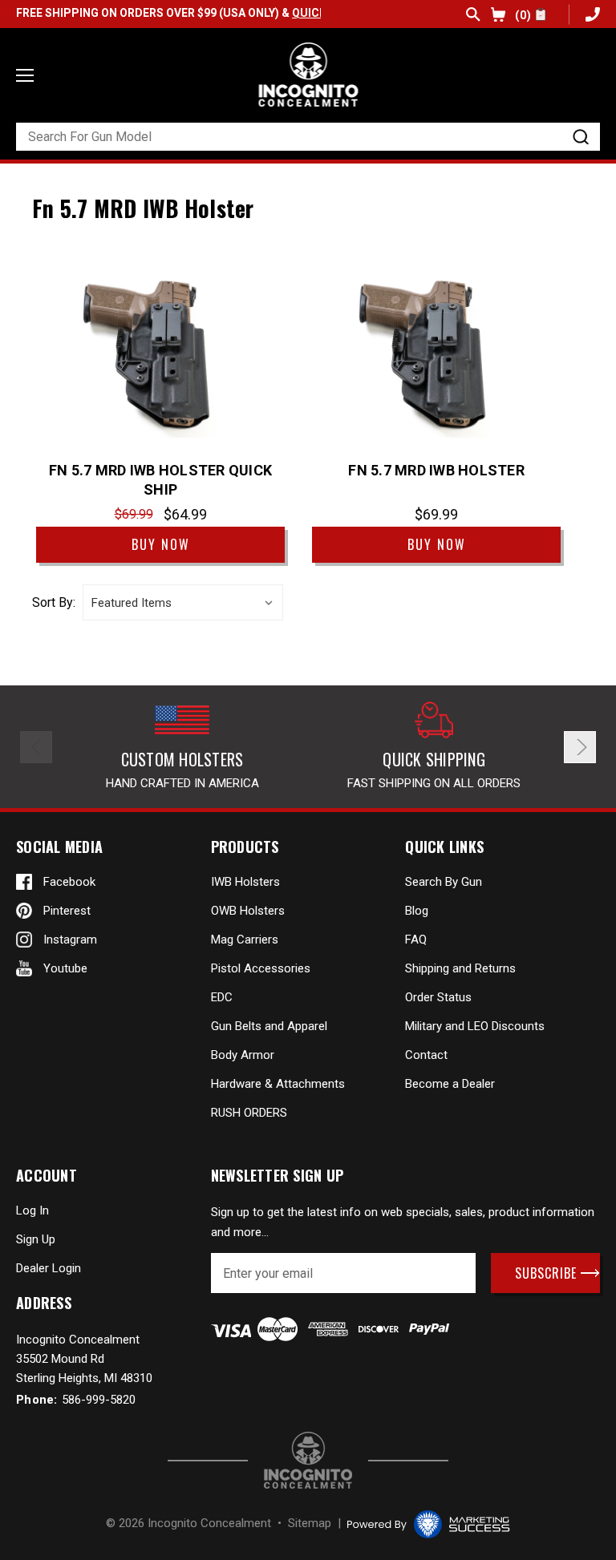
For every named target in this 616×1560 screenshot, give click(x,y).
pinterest (67, 910)
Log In (32, 1210)
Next (580, 747)
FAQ (416, 939)
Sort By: (53, 602)
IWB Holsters (245, 882)
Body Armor (242, 1055)
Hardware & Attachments (278, 1084)
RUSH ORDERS (249, 1112)
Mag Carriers (244, 939)
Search (473, 14)
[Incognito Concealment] (308, 1460)
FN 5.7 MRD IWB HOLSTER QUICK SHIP (160, 480)
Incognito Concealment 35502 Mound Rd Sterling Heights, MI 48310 (84, 1358)
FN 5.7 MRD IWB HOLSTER (436, 470)
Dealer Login (48, 1268)
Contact (426, 1055)
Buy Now (161, 544)
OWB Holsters (248, 910)
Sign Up (35, 1239)
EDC (222, 997)
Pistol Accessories (260, 968)
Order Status (438, 997)
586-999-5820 (591, 14)
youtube (65, 968)
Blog (416, 910)
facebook (69, 882)
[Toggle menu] (25, 75)
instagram (70, 939)
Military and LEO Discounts (475, 1026)
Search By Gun (443, 882)
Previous (36, 747)
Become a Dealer (450, 1084)
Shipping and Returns (460, 968)
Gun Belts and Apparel (269, 1026)
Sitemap (309, 1523)
